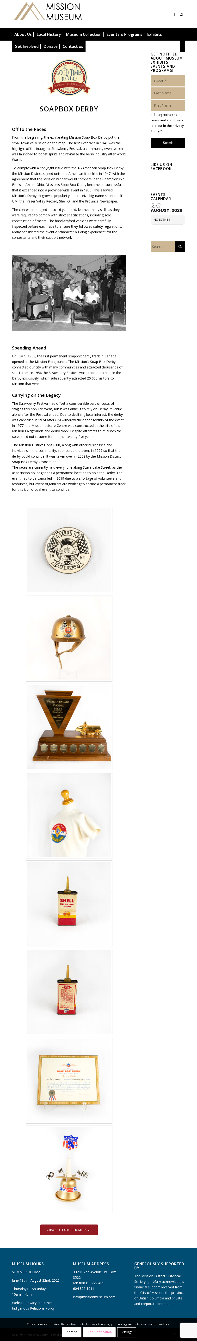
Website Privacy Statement (33, 1302)
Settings (127, 1332)
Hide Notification (99, 1332)
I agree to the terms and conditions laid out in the (167, 122)
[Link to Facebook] (174, 14)
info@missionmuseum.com (94, 1297)
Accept (72, 1332)
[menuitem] (23, 34)
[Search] (182, 46)
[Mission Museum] (48, 14)
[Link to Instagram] (181, 14)
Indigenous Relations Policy (33, 1308)
